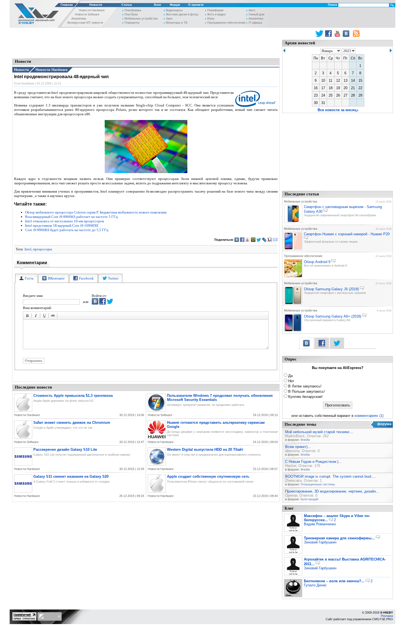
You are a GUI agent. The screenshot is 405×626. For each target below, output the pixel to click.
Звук (169, 18)
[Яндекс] (247, 239)
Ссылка (54, 316)
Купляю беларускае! (305, 397)
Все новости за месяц (337, 110)
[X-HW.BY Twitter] (319, 33)
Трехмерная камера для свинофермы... (339, 538)
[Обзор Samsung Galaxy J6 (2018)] (293, 303)
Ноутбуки (131, 14)
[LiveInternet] (270, 239)
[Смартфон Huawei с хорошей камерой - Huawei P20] (293, 249)
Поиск (332, 4)
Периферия (215, 10)
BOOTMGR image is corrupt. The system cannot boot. (328, 476)
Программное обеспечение (226, 22)
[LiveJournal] (264, 239)
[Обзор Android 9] (293, 276)
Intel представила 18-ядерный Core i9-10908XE (62, 225)
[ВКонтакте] (236, 239)
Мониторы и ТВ (176, 22)
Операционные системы (318, 484)
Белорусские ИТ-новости (85, 22)
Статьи (126, 4)
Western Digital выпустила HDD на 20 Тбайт (205, 449)
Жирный (28, 316)
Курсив (37, 316)
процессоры (42, 249)
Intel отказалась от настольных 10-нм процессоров (64, 221)
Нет (291, 381)
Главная (67, 4)
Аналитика (78, 18)
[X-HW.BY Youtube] (338, 33)
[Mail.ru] (253, 239)
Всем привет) (296, 447)
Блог (157, 4)
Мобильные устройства (141, 18)
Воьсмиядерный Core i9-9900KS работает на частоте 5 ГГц (71, 217)
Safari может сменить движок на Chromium (71, 422)
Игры (210, 18)
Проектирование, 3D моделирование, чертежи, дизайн (330, 491)
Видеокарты (174, 10)
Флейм (305, 439)
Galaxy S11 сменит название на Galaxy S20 (71, 476)
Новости (95, 4)
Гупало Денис (315, 585)
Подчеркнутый (45, 316)
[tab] (26, 278)
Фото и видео (216, 14)
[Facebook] (242, 239)
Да (290, 376)
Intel (28, 249)
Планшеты (132, 22)
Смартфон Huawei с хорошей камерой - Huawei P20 (347, 234)
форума (384, 424)
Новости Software (87, 14)
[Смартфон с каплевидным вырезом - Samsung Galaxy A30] (293, 221)
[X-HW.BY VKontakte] (347, 33)
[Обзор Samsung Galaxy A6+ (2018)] (293, 330)
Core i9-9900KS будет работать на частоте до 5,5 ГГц (66, 230)
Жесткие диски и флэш (182, 14)
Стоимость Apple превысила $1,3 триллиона (73, 395)
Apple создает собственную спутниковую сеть (208, 476)
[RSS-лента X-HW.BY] (356, 33)
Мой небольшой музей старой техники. (317, 432)
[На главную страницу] (35, 15)
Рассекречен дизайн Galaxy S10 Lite (65, 449)
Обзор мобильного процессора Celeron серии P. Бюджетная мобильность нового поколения (95, 212)
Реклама (387, 615)
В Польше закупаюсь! (306, 391)
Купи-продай (309, 499)
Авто (252, 10)
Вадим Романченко (320, 524)
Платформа (133, 10)
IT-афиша (255, 22)
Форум (175, 4)
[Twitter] (258, 239)
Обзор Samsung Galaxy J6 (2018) (331, 289)
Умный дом (256, 14)
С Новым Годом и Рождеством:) (311, 462)
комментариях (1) (369, 416)
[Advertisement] (146, 42)
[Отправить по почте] (275, 239)
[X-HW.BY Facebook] (329, 33)
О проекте (196, 4)
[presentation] (26, 278)
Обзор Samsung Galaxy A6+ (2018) (332, 316)
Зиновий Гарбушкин (320, 542)
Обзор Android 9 (317, 262)
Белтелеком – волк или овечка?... (334, 581)
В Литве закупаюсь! (305, 386)
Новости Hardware (92, 10)
